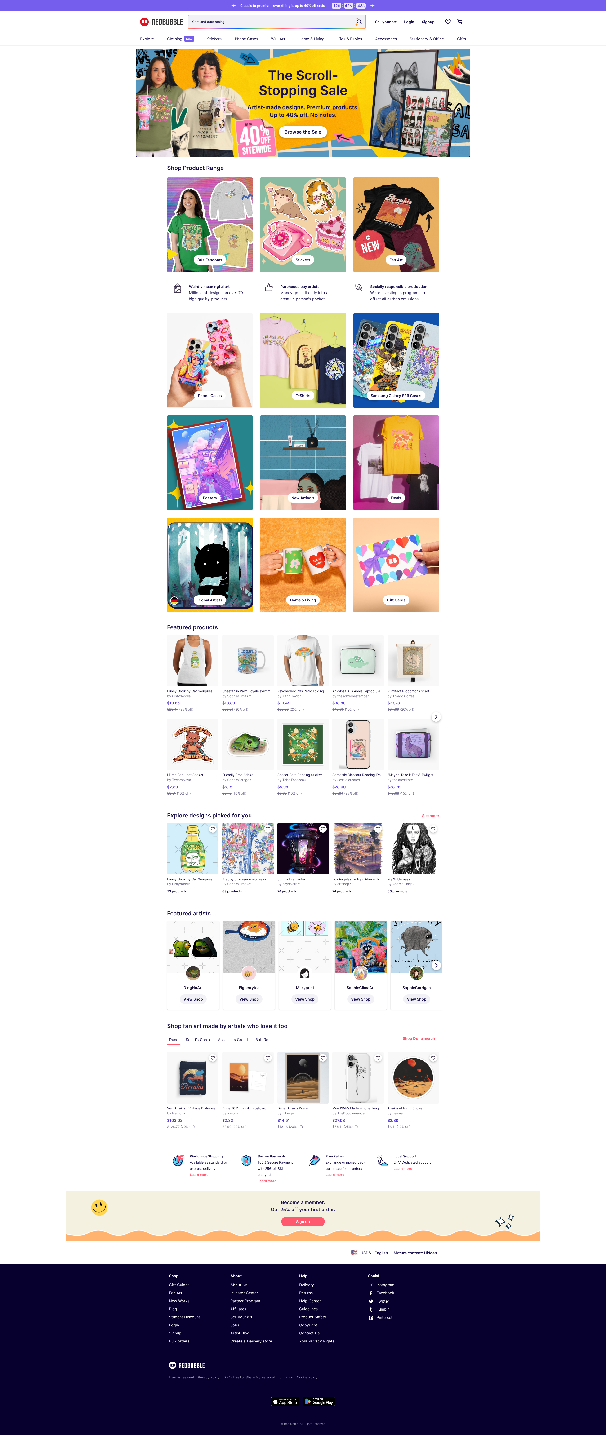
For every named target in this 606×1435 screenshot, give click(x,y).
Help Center (310, 1300)
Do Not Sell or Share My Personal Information (258, 1377)
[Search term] (359, 21)
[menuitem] (147, 38)
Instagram (385, 1284)
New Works (179, 1300)
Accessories (386, 38)
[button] (193, 965)
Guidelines (308, 1309)
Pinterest (384, 1317)
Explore (147, 38)
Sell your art (241, 1317)
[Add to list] (213, 1058)
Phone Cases (246, 38)
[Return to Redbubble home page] (161, 22)
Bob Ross (263, 1039)
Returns (306, 1292)
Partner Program (245, 1300)
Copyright (308, 1325)
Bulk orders (179, 1341)
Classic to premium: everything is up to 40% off (278, 6)
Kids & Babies (350, 38)
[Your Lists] (448, 21)
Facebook (385, 1292)
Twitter (383, 1301)
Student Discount (184, 1317)
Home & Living (312, 38)
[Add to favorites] (213, 829)
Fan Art (175, 1292)
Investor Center (244, 1292)
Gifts (461, 38)
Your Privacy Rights (316, 1341)
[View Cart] (460, 21)
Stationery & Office (427, 38)
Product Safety (312, 1317)
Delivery (306, 1284)
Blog (173, 1309)
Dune (173, 1039)
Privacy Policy (209, 1377)
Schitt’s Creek (198, 1039)
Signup (175, 1333)
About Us (238, 1284)
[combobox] (276, 21)
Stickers (214, 38)
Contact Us (309, 1333)
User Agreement (181, 1377)
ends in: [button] (284, 6)
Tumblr (383, 1309)
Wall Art (278, 38)
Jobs (234, 1325)
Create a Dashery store (251, 1341)
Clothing (179, 38)
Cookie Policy (307, 1377)
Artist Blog (240, 1333)
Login (174, 1325)
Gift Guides (179, 1284)
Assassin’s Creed (233, 1039)
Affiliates (238, 1309)
